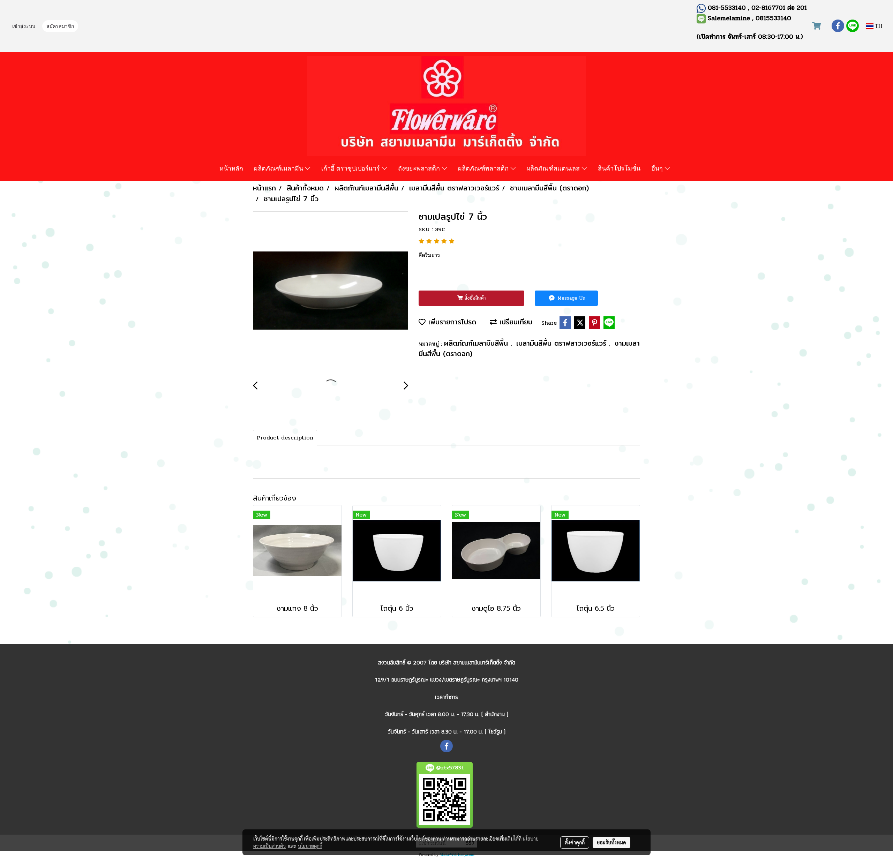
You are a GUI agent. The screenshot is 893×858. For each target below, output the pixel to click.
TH (878, 26)
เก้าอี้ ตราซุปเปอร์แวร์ (351, 168)
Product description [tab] (285, 437)
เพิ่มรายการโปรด (451, 321)
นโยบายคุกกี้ (310, 846)
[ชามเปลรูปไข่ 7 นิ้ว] (330, 291)
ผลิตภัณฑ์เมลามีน (279, 168)
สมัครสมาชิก (60, 26)
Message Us (570, 298)
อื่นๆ (658, 168)
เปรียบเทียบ (514, 321)
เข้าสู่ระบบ (23, 26)
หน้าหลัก (231, 168)
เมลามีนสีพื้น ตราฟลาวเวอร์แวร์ (562, 343)
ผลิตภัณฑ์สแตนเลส (553, 168)
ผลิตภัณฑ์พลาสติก (484, 168)
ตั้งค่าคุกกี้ (575, 842)
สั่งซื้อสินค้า (474, 298)
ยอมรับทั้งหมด (611, 842)
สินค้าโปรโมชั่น (619, 168)
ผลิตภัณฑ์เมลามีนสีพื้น (477, 343)
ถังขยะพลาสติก (420, 168)
